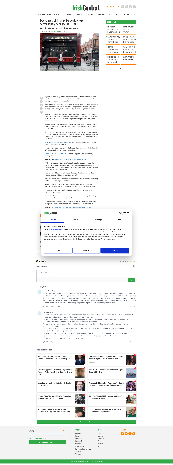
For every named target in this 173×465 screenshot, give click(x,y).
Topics (77, 436)
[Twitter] (126, 6)
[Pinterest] (134, 6)
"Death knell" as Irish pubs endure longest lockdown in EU (73, 207)
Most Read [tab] (111, 21)
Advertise (78, 444)
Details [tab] (75, 220)
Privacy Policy (80, 446)
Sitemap (78, 454)
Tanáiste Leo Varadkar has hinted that (58, 142)
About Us (78, 438)
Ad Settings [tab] (98, 220)
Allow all (115, 250)
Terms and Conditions (83, 449)
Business (101, 436)
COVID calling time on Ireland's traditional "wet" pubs (72, 159)
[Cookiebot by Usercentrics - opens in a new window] (120, 213)
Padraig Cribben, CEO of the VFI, (56, 154)
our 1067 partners (56, 229)
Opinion (101, 438)
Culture (101, 441)
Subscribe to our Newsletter (47, 442)
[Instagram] (130, 6)
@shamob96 (54, 31)
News (100, 433)
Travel (100, 444)
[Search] (135, 15)
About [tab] (120, 220)
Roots (100, 446)
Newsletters (113, 7)
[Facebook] (122, 6)
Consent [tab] (53, 220)
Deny (58, 250)
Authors (78, 433)
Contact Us (79, 441)
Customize (85, 250)
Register (78, 451)
